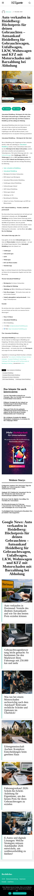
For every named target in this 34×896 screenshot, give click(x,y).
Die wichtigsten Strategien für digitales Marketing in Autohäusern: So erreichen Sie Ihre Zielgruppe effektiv (17, 419)
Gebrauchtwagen (6, 155)
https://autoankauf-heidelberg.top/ (18, 329)
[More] (23, 108)
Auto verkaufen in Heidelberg (14, 370)
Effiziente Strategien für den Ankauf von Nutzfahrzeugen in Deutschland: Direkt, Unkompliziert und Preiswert (16, 404)
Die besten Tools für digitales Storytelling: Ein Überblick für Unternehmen (15, 499)
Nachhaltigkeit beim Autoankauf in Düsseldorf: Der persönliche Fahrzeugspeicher (17, 511)
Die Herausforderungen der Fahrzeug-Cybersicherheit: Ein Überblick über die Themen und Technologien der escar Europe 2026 (16, 506)
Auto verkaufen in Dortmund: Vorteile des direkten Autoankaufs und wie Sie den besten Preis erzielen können (16, 611)
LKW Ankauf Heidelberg (8, 379)
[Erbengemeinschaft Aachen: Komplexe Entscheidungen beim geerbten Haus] (17, 731)
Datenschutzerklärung (19, 893)
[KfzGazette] (4, 12)
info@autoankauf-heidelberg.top (19, 326)
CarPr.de (22, 363)
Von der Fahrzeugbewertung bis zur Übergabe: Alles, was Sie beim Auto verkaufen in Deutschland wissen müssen (17, 397)
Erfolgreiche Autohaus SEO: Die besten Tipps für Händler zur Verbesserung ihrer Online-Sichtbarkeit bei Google (16, 487)
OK (10, 893)
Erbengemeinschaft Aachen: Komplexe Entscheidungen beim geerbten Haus (15, 750)
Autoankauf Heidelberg (7, 373)
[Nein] (32, 890)
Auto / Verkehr (8, 98)
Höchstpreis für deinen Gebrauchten (10, 377)
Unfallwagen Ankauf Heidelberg (23, 379)
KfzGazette (8, 12)
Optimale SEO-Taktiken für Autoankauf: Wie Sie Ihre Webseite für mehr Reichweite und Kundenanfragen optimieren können (16, 494)
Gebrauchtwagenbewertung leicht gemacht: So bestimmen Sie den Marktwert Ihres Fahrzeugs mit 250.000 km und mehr (16, 656)
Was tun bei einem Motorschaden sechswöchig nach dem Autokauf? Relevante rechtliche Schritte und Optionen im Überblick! (16, 704)
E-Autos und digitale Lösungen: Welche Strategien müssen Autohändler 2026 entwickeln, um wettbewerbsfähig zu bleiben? (15, 845)
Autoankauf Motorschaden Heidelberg (11, 375)
